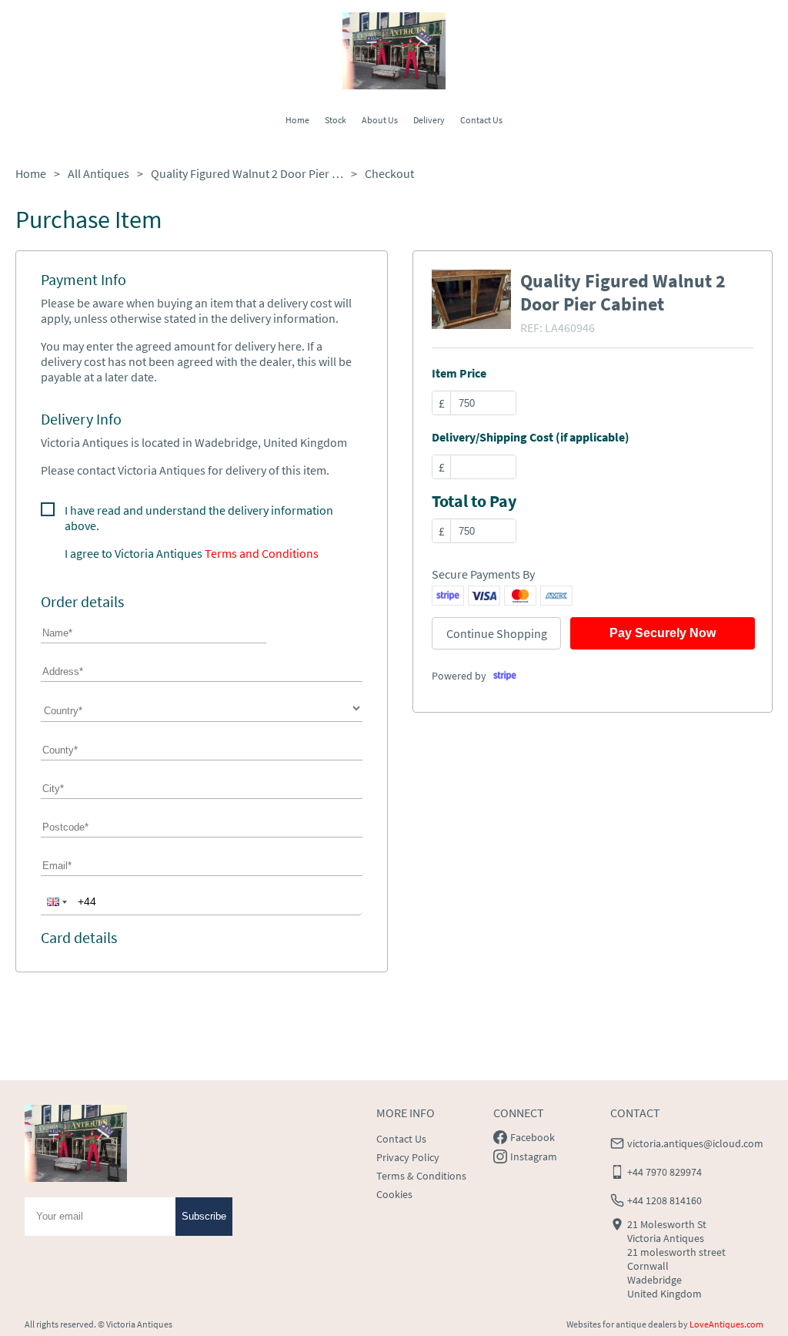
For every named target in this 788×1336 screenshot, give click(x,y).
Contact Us (481, 120)
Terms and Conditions (262, 553)
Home (297, 120)
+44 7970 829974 (664, 1172)
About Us (380, 120)
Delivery (429, 120)
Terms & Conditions (421, 1176)
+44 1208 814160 (664, 1200)
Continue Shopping (496, 633)
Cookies (394, 1194)
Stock (335, 120)
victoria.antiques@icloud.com (695, 1143)
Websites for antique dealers (621, 1324)
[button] (55, 901)
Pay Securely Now (662, 632)
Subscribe (204, 1216)
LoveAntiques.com (726, 1324)
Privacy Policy (407, 1157)
